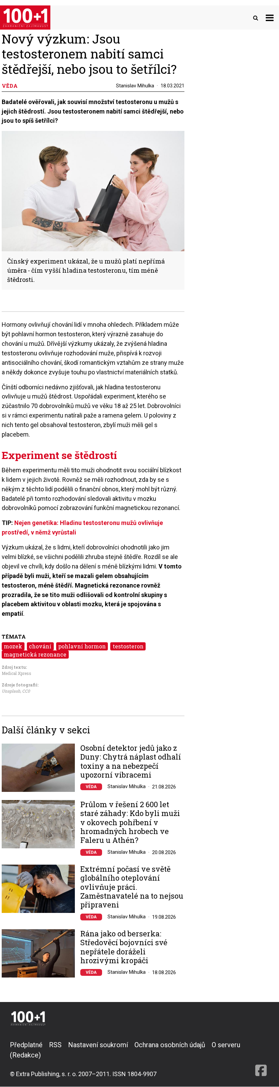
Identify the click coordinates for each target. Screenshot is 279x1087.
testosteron (128, 646)
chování (40, 646)
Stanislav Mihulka (135, 86)
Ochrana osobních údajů (169, 1045)
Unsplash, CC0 (16, 691)
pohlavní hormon (82, 646)
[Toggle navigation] (269, 17)
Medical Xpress (16, 673)
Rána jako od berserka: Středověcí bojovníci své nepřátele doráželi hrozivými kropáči (123, 947)
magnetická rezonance (35, 654)
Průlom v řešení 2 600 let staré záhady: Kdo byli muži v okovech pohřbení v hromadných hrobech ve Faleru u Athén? (130, 822)
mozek (13, 646)
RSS (55, 1045)
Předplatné (26, 1045)
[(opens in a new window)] (261, 1059)
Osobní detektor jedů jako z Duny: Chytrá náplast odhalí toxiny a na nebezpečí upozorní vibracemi (130, 762)
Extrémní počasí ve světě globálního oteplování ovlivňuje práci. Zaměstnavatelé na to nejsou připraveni (131, 887)
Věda (91, 786)
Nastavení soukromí (98, 1045)
